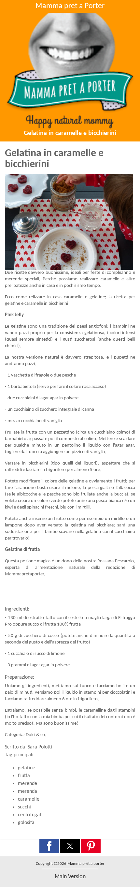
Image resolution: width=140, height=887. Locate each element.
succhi (24, 807)
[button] (49, 846)
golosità (26, 822)
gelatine (26, 768)
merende (27, 783)
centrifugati (30, 815)
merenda (27, 791)
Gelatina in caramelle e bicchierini (70, 133)
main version (70, 877)
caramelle (28, 799)
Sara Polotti (40, 747)
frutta (24, 775)
